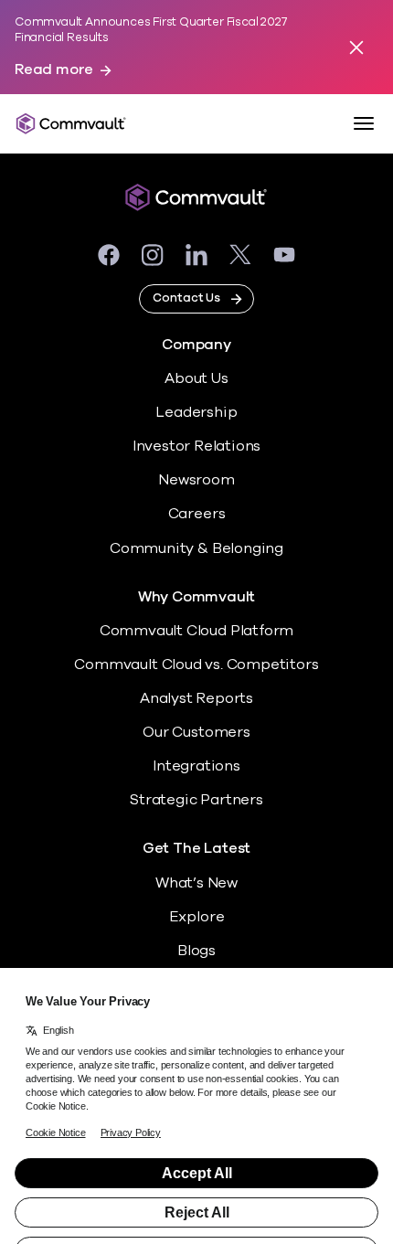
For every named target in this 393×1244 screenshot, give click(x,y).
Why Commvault (197, 597)
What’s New (196, 883)
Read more (54, 70)
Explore (197, 917)
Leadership (196, 412)
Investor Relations (197, 446)
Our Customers (196, 732)
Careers (197, 514)
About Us (196, 378)
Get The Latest (196, 848)
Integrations (196, 766)
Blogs (196, 951)
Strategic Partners (196, 800)
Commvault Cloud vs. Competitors (196, 664)
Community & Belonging (196, 548)
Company (196, 345)
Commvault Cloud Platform (196, 631)
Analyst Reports (196, 698)
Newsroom (196, 480)
